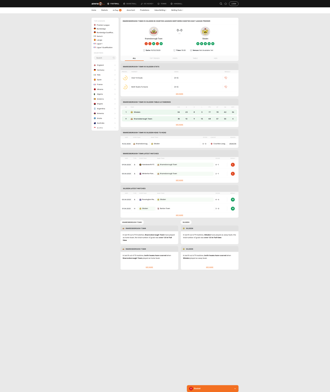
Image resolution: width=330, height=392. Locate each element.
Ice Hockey (148, 4)
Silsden (205, 39)
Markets (104, 10)
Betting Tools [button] (176, 10)
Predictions (144, 10)
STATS (175, 58)
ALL (134, 58)
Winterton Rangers (148, 173)
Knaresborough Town (153, 39)
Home (94, 10)
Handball (178, 4)
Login (234, 4)
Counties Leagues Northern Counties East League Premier (219, 144)
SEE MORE (179, 94)
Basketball (131, 4)
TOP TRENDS (155, 58)
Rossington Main (148, 199)
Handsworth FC (148, 164)
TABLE (195, 58)
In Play (117, 10)
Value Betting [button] (159, 10)
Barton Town (165, 208)
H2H (215, 58)
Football (114, 4)
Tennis (163, 4)
